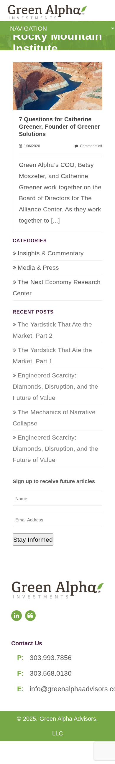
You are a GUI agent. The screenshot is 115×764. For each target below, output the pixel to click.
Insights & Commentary (51, 253)
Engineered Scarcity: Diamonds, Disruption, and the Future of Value (55, 386)
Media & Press (38, 267)
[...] (55, 220)
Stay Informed (33, 539)
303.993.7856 (51, 658)
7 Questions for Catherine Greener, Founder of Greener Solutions (59, 126)
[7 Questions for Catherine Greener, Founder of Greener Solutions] (61, 85)
